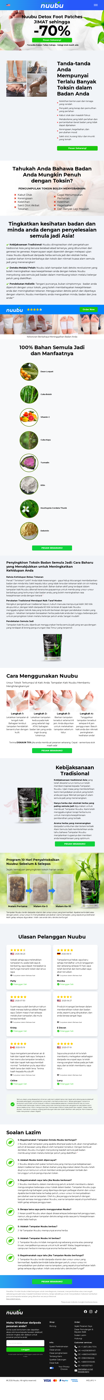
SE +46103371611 (85, 1366)
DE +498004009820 (87, 1354)
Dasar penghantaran (58, 1353)
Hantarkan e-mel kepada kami (85, 1370)
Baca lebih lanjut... (13, 1299)
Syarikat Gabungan (57, 1359)
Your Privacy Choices (64, 1368)
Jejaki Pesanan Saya (83, 1326)
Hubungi (78, 1338)
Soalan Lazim (80, 1335)
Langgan (25, 1349)
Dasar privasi (54, 1350)
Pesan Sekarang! (52, 40)
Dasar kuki (54, 1363)
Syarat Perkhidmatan (58, 1346)
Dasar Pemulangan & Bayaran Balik (83, 1330)
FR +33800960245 (86, 1358)
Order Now (89, 309)
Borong (52, 1326)
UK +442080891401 (87, 1350)
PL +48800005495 (86, 1362)
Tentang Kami (55, 1356)
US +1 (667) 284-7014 (87, 1347)
